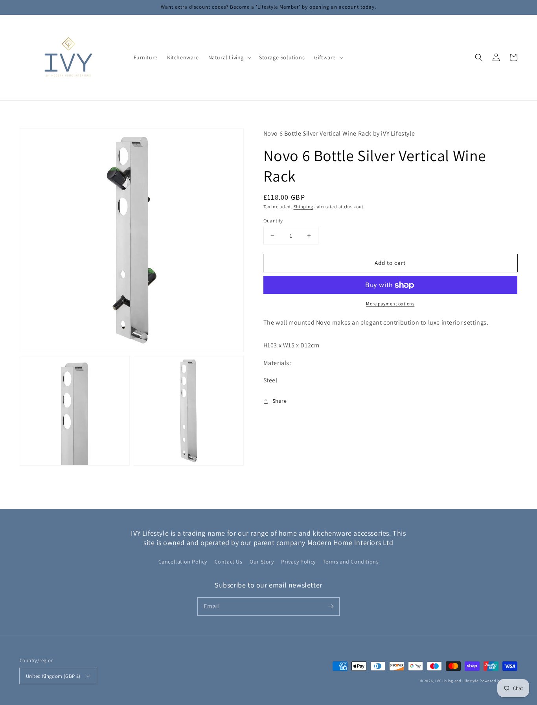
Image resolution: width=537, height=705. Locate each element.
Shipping (304, 207)
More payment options (390, 304)
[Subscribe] (330, 606)
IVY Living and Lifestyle (457, 680)
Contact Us (229, 561)
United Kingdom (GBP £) (53, 676)
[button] (229, 57)
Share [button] (279, 401)
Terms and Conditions (351, 561)
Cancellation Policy (182, 561)
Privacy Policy (298, 561)
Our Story (262, 561)
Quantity (273, 220)
